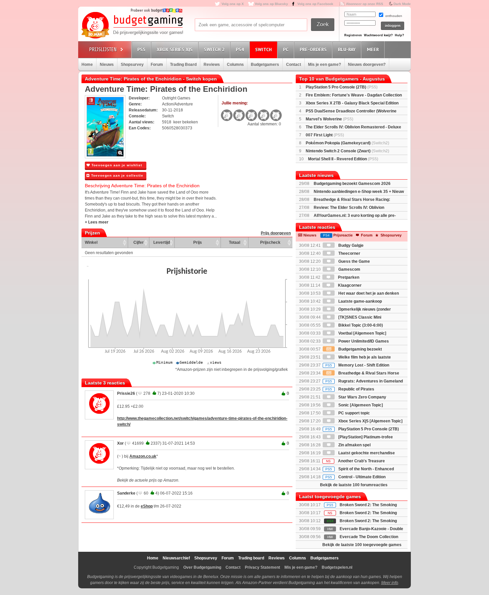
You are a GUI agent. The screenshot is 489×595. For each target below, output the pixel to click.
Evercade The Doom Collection (369, 536)
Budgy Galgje (350, 245)
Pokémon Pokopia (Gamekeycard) (347, 143)
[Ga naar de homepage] (132, 25)
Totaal (234, 242)
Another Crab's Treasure (355, 461)
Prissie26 (126, 393)
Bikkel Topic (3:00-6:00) (360, 325)
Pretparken (348, 277)
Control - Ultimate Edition (355, 477)
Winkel (91, 242)
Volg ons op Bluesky (271, 4)
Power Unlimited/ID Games (363, 341)
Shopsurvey (132, 64)
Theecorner (348, 253)
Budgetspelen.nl (337, 567)
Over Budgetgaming (202, 567)
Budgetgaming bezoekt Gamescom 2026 (352, 183)
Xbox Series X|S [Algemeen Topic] (370, 421)
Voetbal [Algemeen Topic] (361, 333)
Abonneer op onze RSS (364, 4)
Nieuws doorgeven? (367, 64)
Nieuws (107, 64)
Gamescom (348, 269)
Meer (373, 50)
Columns (235, 64)
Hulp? (399, 35)
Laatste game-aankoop (359, 301)
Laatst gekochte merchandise (366, 453)
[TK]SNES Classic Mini (359, 317)
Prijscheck (270, 242)
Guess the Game (353, 261)
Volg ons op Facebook (315, 4)
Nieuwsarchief (176, 558)
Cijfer (138, 242)
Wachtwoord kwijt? (378, 35)
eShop (147, 506)
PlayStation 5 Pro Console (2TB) (342, 87)
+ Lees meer (96, 222)
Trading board (251, 558)
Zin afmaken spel (354, 445)
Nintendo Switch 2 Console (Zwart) (347, 151)
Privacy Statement (262, 567)
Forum (157, 64)
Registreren (353, 35)
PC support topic (353, 413)
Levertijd (161, 242)
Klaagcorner (349, 285)
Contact (293, 64)
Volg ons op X (233, 4)
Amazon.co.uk (142, 456)
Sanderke (126, 493)
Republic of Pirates (349, 389)
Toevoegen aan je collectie (116, 175)
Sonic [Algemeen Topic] (360, 405)
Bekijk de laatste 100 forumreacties (354, 485)
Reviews (212, 64)
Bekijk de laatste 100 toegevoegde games (362, 544)
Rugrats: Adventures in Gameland (364, 381)
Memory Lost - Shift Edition (357, 365)
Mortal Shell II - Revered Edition (343, 159)
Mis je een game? (324, 64)
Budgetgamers (265, 64)
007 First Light (325, 135)
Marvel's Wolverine (329, 119)
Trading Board (183, 64)
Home (87, 64)
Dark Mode (402, 4)
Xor (120, 443)
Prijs (197, 242)
